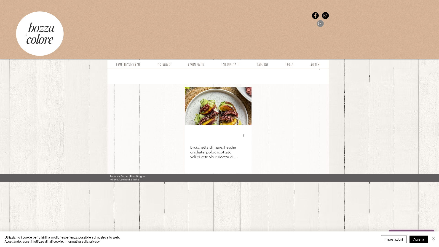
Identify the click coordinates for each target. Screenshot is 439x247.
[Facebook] (315, 15)
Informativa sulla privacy (82, 241)
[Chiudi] (433, 239)
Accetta (418, 239)
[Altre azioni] (245, 135)
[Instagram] (325, 15)
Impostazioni (394, 239)
